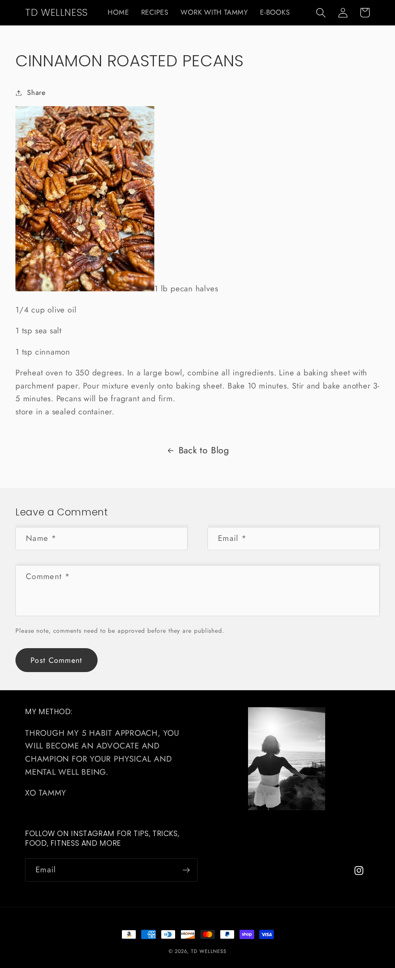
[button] (321, 13)
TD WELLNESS (208, 951)
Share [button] (36, 93)
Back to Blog (204, 450)
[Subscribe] (186, 870)
